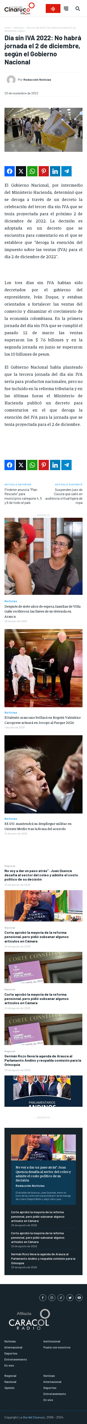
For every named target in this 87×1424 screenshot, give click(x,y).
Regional (9, 865)
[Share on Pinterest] (44, 171)
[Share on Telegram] (66, 171)
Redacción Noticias (30, 1185)
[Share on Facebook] (9, 171)
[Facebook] (42, 1297)
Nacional (9, 927)
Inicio (7, 27)
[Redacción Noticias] (12, 79)
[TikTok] (61, 1297)
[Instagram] (51, 1297)
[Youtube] (79, 1297)
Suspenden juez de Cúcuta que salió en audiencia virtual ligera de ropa (64, 496)
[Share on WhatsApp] (32, 171)
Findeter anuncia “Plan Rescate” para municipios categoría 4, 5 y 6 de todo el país (23, 496)
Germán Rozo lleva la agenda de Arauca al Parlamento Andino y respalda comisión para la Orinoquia (42, 1060)
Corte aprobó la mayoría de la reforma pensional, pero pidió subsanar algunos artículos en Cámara (36, 936)
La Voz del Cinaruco (32, 1417)
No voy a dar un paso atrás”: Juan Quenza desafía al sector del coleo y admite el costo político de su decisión (41, 874)
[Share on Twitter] (21, 171)
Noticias (19, 27)
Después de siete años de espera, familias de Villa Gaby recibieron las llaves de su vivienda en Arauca (42, 611)
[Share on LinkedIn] (55, 171)
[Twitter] (69, 1297)
